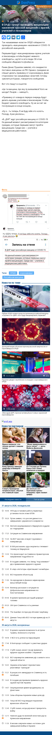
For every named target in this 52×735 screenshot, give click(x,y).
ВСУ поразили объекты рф (26, 574)
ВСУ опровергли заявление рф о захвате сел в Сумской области (26, 658)
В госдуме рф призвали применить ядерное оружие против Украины (26, 681)
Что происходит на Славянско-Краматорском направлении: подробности (26, 555)
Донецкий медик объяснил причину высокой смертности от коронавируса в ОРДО (26, 333)
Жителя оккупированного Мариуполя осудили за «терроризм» (26, 526)
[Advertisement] (26, 160)
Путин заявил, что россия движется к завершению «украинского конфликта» (26, 519)
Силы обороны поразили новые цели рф (26, 695)
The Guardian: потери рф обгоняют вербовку (26, 612)
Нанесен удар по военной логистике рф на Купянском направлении (26, 716)
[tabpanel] (26, 615)
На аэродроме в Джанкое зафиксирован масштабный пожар (26, 581)
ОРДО (13, 273)
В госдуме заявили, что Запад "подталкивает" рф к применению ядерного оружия (26, 562)
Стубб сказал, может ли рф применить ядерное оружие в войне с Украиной (26, 650)
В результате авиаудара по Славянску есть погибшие (26, 673)
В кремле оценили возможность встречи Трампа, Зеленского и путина (26, 631)
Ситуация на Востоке (44, 6)
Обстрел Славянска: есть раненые (26, 606)
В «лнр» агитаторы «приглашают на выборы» (26, 569)
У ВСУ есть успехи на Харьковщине (26, 637)
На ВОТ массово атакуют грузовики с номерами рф (26, 539)
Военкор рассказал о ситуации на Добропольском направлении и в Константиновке (26, 590)
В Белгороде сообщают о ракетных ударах (26, 644)
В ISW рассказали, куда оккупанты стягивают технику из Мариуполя (26, 547)
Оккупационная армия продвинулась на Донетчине (26, 688)
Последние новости (13, 499)
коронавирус (26, 273)
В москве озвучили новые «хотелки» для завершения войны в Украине (26, 724)
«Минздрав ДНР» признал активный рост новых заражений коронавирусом (26, 400)
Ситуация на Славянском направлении (26, 533)
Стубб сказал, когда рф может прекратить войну (26, 709)
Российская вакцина (13, 277)
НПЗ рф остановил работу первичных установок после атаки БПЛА (26, 511)
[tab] (13, 499)
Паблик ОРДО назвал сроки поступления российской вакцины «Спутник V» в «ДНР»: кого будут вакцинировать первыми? (26, 300)
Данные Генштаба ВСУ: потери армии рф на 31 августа (26, 618)
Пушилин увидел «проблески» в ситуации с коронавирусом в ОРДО (26, 367)
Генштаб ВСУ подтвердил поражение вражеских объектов (26, 701)
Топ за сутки (39, 499)
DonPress (28, 2)
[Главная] (18, 2)
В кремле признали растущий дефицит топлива (26, 598)
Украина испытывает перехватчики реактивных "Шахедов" (26, 666)
